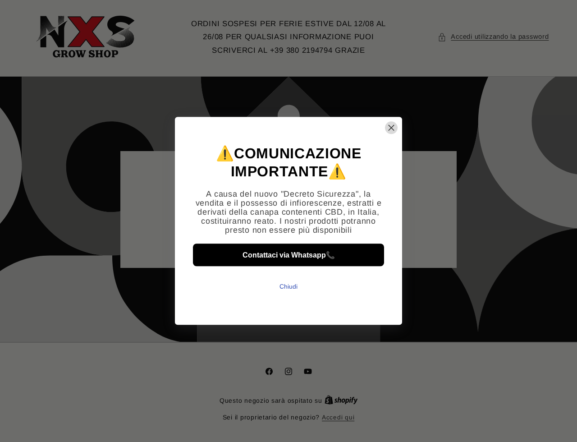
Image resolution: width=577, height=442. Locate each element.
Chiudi (288, 286)
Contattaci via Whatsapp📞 (289, 255)
